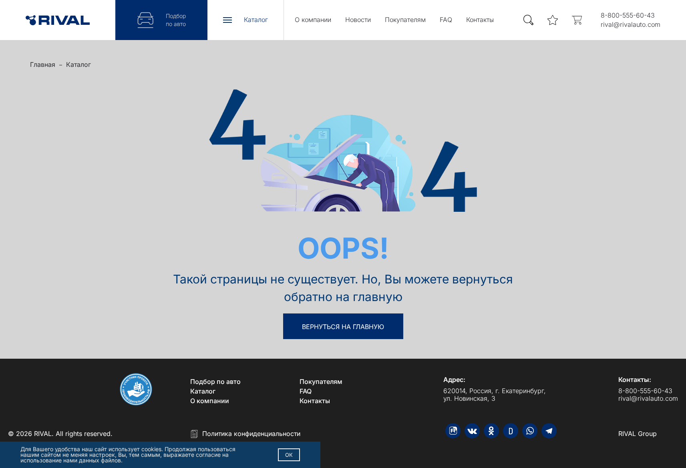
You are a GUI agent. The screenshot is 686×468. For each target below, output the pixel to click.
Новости (358, 20)
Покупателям (405, 20)
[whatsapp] (529, 430)
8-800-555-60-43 (628, 15)
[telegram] (549, 430)
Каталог (78, 64)
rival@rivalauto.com (630, 24)
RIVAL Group (637, 434)
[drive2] (510, 430)
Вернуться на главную (343, 327)
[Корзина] (576, 20)
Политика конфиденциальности (251, 434)
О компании (313, 20)
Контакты (480, 20)
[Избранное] (552, 20)
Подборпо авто (176, 19)
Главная (42, 64)
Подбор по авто (215, 382)
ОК (289, 455)
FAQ (446, 20)
